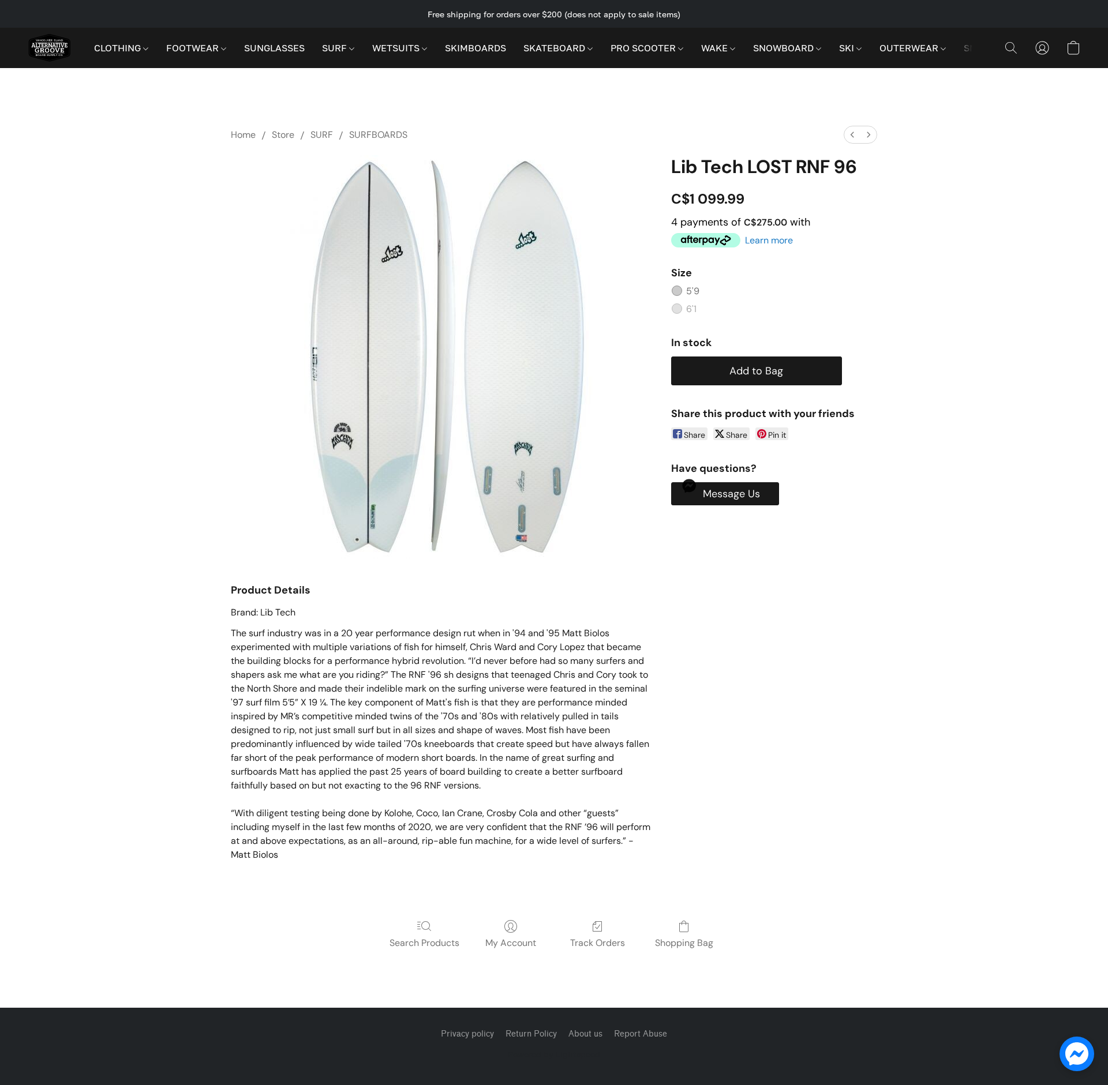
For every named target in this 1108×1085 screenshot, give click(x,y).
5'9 (692, 291)
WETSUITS (397, 48)
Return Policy (531, 1034)
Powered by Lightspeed (554, 1054)
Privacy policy (467, 1034)
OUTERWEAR (910, 48)
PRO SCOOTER (644, 48)
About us (585, 1034)
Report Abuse (640, 1034)
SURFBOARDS (378, 135)
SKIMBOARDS (475, 48)
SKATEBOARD (555, 48)
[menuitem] (852, 134)
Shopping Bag (684, 943)
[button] (49, 47)
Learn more (769, 240)
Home (243, 135)
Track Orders (597, 943)
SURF (335, 48)
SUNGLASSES (274, 48)
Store (283, 135)
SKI (847, 48)
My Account (510, 943)
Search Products (424, 943)
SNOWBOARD (784, 48)
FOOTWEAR (193, 48)
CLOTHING (118, 48)
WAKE (715, 48)
